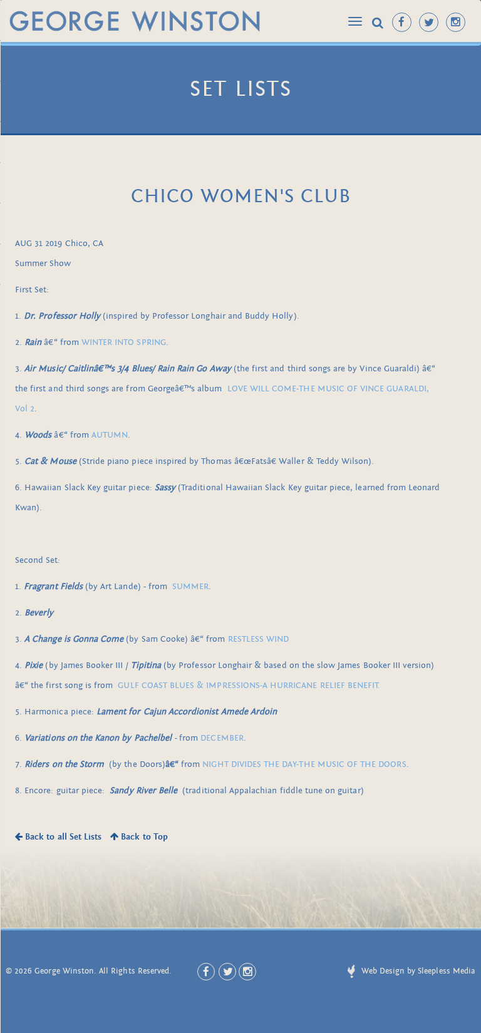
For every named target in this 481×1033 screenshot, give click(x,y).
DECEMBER (221, 737)
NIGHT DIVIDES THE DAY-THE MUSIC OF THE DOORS (304, 764)
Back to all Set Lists (62, 836)
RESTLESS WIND (258, 639)
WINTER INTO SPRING (123, 342)
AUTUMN (109, 434)
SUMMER (190, 586)
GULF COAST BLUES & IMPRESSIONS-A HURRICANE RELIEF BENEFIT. (249, 685)
